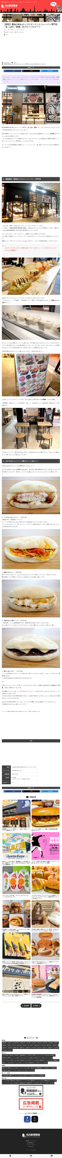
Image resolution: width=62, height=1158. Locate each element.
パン (15, 29)
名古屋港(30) (46, 1067)
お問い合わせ (31, 1146)
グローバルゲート (20, 29)
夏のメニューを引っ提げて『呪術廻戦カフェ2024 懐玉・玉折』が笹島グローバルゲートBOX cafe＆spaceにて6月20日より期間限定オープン (16, 863)
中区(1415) (43, 1045)
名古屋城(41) (53, 1067)
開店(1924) (12, 1080)
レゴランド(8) (31, 1070)
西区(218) (4, 1047)
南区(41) (45, 1047)
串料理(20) (52, 1055)
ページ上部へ (31, 1157)
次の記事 (35, 1005)
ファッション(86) (26, 1080)
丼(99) (34, 1055)
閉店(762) (18, 1080)
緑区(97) (10, 1050)
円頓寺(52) (51, 1042)
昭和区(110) (16, 1047)
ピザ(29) (35, 1057)
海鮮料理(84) (23, 1055)
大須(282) (28, 1042)
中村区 (12, 29)
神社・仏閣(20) (31, 1067)
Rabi (7, 34)
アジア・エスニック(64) (7, 1060)
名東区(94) (50, 1047)
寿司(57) (17, 1055)
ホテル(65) (15, 1067)
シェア (13, 70)
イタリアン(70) (23, 1057)
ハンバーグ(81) (35, 1060)
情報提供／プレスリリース (31, 1140)
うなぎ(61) (29, 1055)
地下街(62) (16, 1083)
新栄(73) (56, 1042)
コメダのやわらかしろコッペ (25, 691)
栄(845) (9, 1042)
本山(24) (25, 1045)
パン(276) (37, 1062)
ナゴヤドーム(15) (16, 1070)
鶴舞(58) (4, 1045)
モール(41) (54, 1080)
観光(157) (4, 1067)
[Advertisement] (31, 49)
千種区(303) (55, 1045)
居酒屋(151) (56, 1060)
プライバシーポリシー (31, 1144)
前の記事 (26, 1005)
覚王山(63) (19, 1045)
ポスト (31, 70)
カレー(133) (16, 1060)
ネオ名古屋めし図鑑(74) (7, 1075)
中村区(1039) (37, 1045)
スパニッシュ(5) (48, 1057)
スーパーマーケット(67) (7, 1083)
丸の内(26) (45, 1042)
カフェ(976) (25, 1062)
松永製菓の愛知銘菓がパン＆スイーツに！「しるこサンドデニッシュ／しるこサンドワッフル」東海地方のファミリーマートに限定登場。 (45, 996)
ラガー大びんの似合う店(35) (20, 1075)
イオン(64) (51, 1083)
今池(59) (9, 1045)
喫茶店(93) (31, 1062)
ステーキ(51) (28, 1060)
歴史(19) (10, 1067)
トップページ (10, 1157)
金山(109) (34, 1042)
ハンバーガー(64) (48, 1060)
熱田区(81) (22, 1047)
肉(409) (22, 1060)
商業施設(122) (47, 1080)
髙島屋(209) (22, 1083)
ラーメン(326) (15, 1057)
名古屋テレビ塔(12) (6, 1070)
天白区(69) (4, 1050)
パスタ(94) (30, 1057)
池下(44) (14, 1045)
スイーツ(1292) (43, 1062)
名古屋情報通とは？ (31, 1142)
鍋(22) (3, 1062)
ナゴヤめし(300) (10, 1062)
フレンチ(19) (41, 1057)
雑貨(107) (33, 1080)
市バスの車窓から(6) (32, 1075)
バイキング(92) (18, 1062)
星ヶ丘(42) (30, 1045)
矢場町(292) (22, 1042)
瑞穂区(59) (28, 1047)
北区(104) (10, 1047)
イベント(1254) (5, 1080)
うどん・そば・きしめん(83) (43, 1055)
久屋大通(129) (15, 1042)
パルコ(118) (35, 1083)
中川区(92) (34, 1047)
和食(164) (11, 1055)
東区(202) (49, 1045)
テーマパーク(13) (22, 1067)
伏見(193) (39, 1042)
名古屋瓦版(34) (41, 1075)
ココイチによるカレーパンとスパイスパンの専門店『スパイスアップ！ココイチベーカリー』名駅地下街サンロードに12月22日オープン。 (45, 897)
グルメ (5, 29)
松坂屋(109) (29, 1083)
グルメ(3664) (5, 1055)
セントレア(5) (24, 1070)
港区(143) (40, 1047)
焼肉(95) (42, 1060)
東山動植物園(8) (38, 1067)
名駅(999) (4, 1042)
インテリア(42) (39, 1080)
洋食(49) (4, 1057)
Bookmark (50, 70)
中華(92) (9, 1057)
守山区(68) (56, 1047)
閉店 (9, 29)
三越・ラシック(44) (43, 1083)
